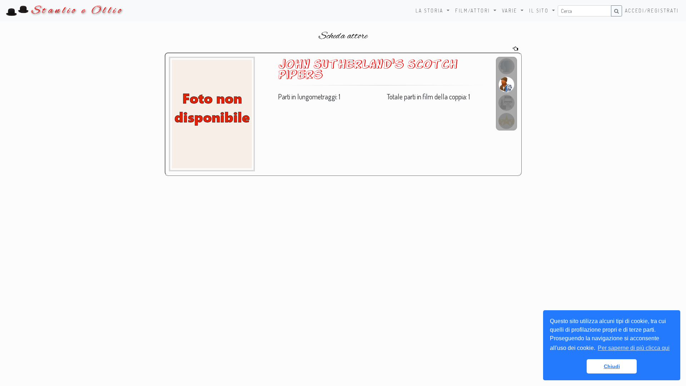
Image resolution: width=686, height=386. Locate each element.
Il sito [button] (540, 11)
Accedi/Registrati (652, 11)
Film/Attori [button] (473, 11)
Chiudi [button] (612, 366)
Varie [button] (511, 11)
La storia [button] (431, 11)
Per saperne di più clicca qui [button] (634, 348)
